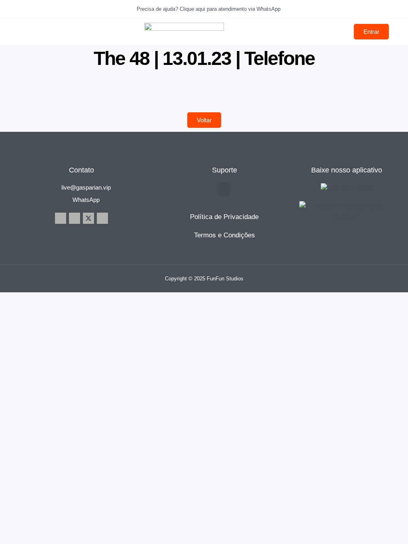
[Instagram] (74, 218)
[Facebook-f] (60, 218)
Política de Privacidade (224, 217)
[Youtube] (102, 218)
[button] (224, 189)
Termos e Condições (224, 235)
